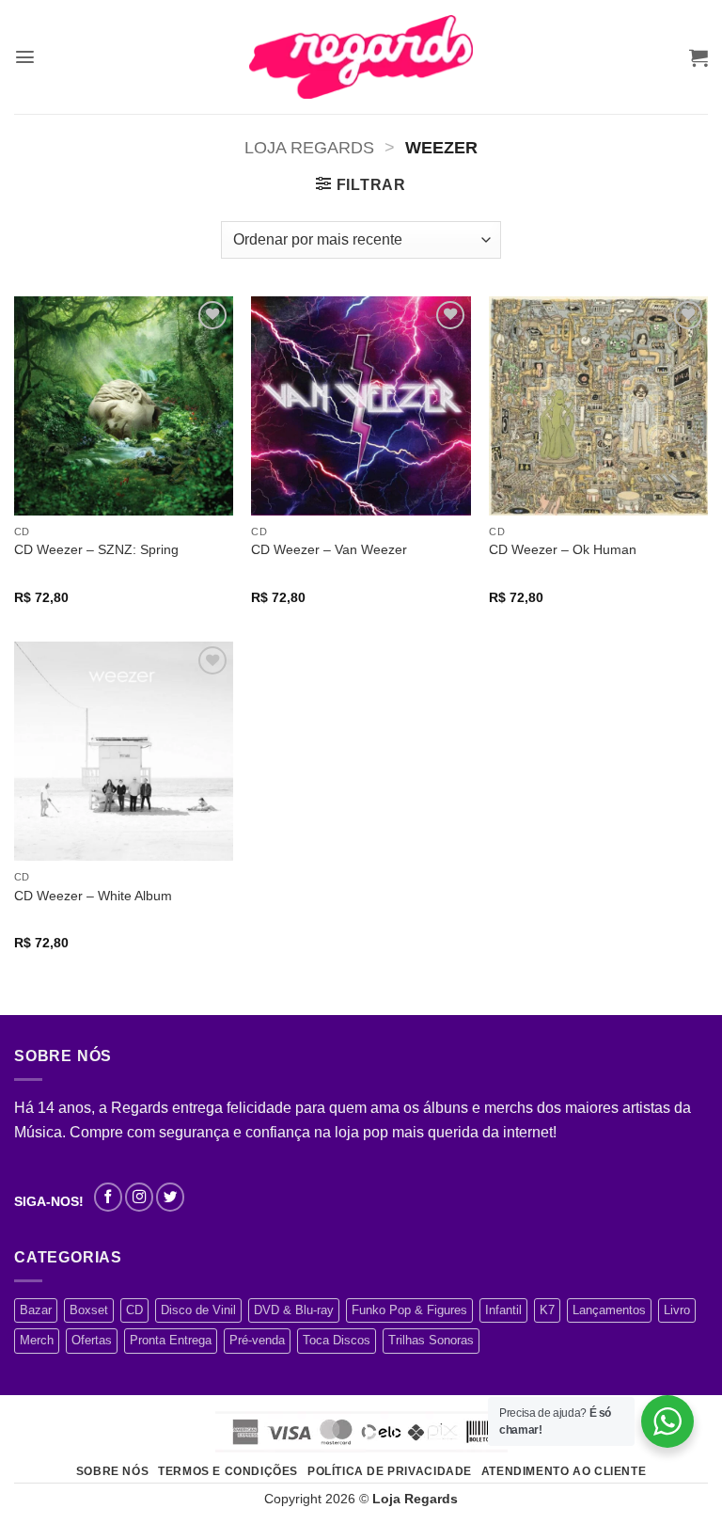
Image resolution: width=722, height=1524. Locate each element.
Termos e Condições (228, 1471)
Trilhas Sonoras (431, 1340)
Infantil (503, 1310)
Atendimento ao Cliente (563, 1471)
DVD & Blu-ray (294, 1310)
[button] (25, 57)
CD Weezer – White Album (93, 895)
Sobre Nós (112, 1471)
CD (134, 1310)
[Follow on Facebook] (108, 1197)
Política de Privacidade (389, 1471)
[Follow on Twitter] (170, 1197)
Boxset (89, 1310)
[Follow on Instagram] (139, 1197)
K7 (547, 1310)
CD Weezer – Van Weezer (329, 549)
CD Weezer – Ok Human (562, 549)
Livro (677, 1310)
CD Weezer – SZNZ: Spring (96, 549)
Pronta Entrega (171, 1340)
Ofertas (91, 1340)
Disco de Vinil (198, 1310)
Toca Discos (336, 1340)
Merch (37, 1340)
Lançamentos (609, 1310)
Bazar (36, 1310)
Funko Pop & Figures (409, 1310)
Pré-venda (257, 1340)
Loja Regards (309, 147)
